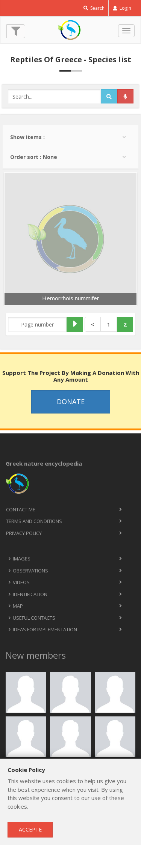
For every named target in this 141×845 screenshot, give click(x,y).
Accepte (30, 829)
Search (97, 8)
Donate (71, 401)
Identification (30, 594)
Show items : (27, 137)
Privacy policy (24, 533)
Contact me (20, 509)
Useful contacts (34, 617)
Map (18, 605)
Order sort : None (33, 156)
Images (21, 558)
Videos (21, 582)
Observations (30, 570)
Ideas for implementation (45, 629)
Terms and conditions (34, 521)
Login (124, 8)
